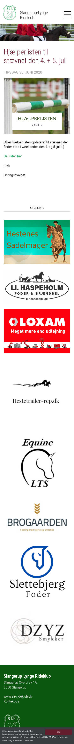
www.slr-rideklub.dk (18, 696)
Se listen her (13, 156)
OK (58, 732)
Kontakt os (11, 701)
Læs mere (28, 740)
